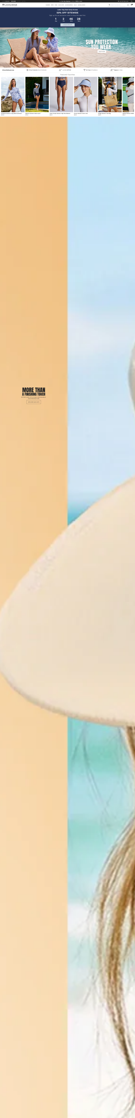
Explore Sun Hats (33, 402)
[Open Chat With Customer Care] (131, 1)
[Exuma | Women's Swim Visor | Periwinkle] (85, 94)
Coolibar (13, 1)
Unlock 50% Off (67, 24)
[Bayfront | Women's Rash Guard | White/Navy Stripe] (37, 94)
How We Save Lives (123, 1)
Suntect (19, 1)
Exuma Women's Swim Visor (81, 113)
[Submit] (109, 4)
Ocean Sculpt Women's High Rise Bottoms (60, 113)
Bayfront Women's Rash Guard (32, 113)
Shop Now (102, 51)
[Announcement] (71, 1)
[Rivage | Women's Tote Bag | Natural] (110, 94)
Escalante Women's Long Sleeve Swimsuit (11, 113)
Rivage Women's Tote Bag (104, 113)
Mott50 (24, 1)
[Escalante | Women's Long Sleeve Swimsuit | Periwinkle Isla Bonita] (13, 94)
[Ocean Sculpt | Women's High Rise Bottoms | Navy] (61, 94)
